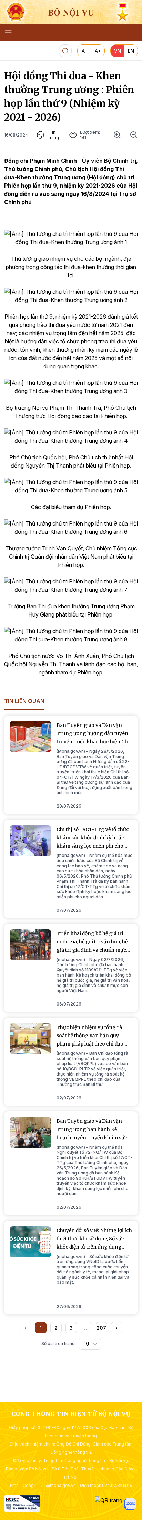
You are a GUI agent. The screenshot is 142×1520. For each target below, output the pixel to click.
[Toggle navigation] (8, 32)
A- (84, 51)
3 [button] (71, 1328)
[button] (116, 1327)
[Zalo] (130, 1504)
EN (131, 51)
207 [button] (101, 1328)
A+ (98, 51)
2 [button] (56, 1328)
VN (117, 51)
